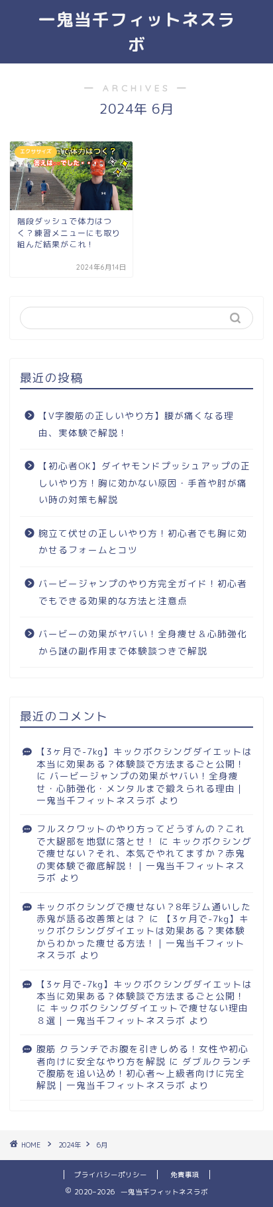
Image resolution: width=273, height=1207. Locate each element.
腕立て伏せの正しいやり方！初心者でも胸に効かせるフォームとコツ (142, 542)
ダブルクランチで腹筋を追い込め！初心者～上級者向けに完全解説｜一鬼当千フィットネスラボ (144, 1073)
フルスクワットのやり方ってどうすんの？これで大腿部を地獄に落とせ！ (140, 834)
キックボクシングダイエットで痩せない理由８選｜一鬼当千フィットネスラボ (142, 1013)
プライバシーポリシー (110, 1174)
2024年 (69, 1144)
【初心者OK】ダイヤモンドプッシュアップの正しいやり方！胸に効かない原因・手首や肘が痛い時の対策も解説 (144, 482)
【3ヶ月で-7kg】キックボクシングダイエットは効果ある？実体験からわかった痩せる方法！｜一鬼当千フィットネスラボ (142, 936)
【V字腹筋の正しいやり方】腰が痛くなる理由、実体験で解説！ (136, 424)
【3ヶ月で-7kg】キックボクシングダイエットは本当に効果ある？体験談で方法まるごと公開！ (144, 757)
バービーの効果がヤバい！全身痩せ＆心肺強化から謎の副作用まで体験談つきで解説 (142, 642)
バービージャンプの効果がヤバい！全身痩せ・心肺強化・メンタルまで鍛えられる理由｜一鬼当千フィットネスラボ (140, 787)
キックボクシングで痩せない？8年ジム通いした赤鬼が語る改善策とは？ (143, 912)
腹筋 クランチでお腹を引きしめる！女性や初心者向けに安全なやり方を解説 (142, 1054)
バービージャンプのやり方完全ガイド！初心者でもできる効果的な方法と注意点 (142, 592)
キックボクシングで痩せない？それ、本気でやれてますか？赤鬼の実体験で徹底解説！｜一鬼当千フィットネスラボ (144, 859)
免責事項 (184, 1174)
